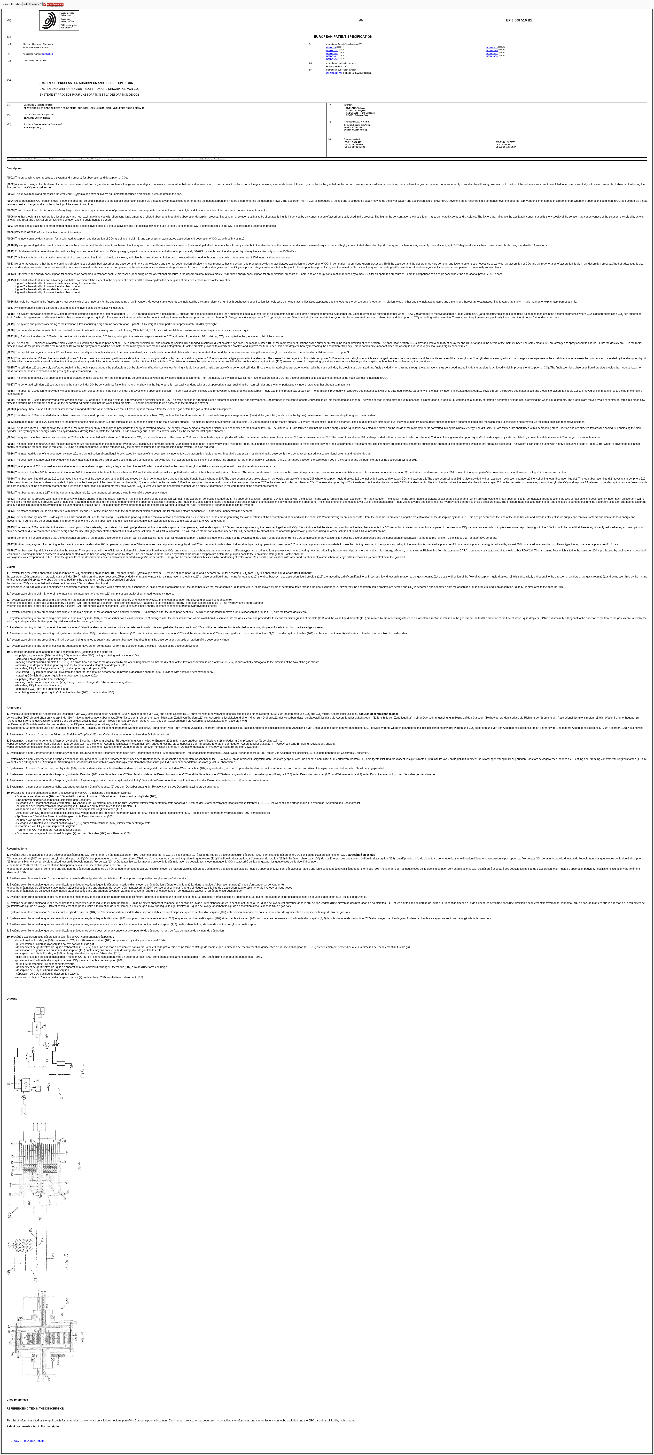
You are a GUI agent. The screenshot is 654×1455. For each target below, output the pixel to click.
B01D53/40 (492, 50)
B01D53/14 (492, 48)
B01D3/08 (331, 48)
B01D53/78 (492, 56)
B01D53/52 (492, 53)
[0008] (41, 1440)
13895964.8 (47, 54)
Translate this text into (12, 4)
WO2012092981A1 (25, 1440)
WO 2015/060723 (334, 73)
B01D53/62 (332, 56)
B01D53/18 (332, 50)
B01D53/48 (332, 53)
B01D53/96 (332, 59)
